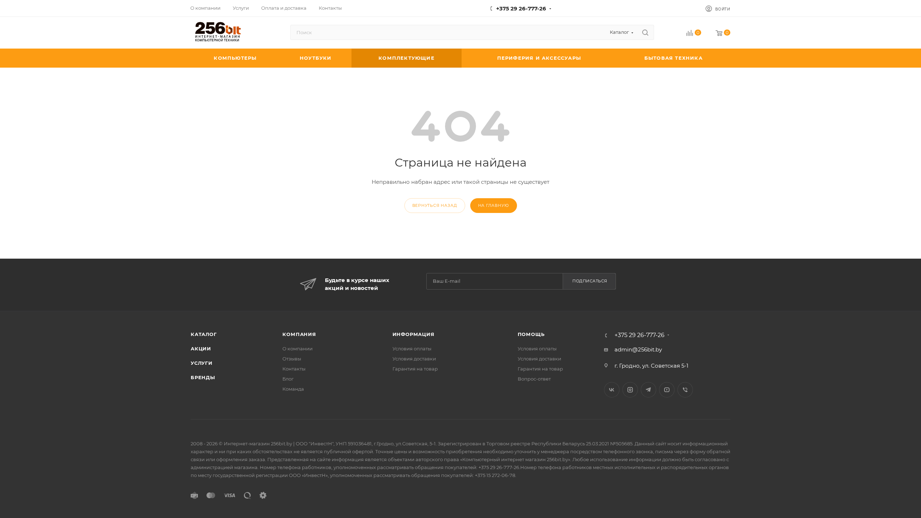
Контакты (293, 369)
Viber (685, 389)
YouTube (667, 389)
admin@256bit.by (638, 349)
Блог (288, 379)
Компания (299, 334)
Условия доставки (414, 359)
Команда (293, 389)
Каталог (204, 334)
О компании (297, 348)
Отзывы (291, 359)
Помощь (531, 334)
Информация (414, 334)
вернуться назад (434, 205)
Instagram (630, 389)
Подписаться (589, 280)
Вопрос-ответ (534, 379)
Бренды (203, 377)
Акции (201, 348)
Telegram (648, 389)
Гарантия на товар (415, 369)
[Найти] (645, 32)
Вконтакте (612, 389)
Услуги (202, 363)
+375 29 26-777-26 (521, 8)
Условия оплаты (412, 348)
